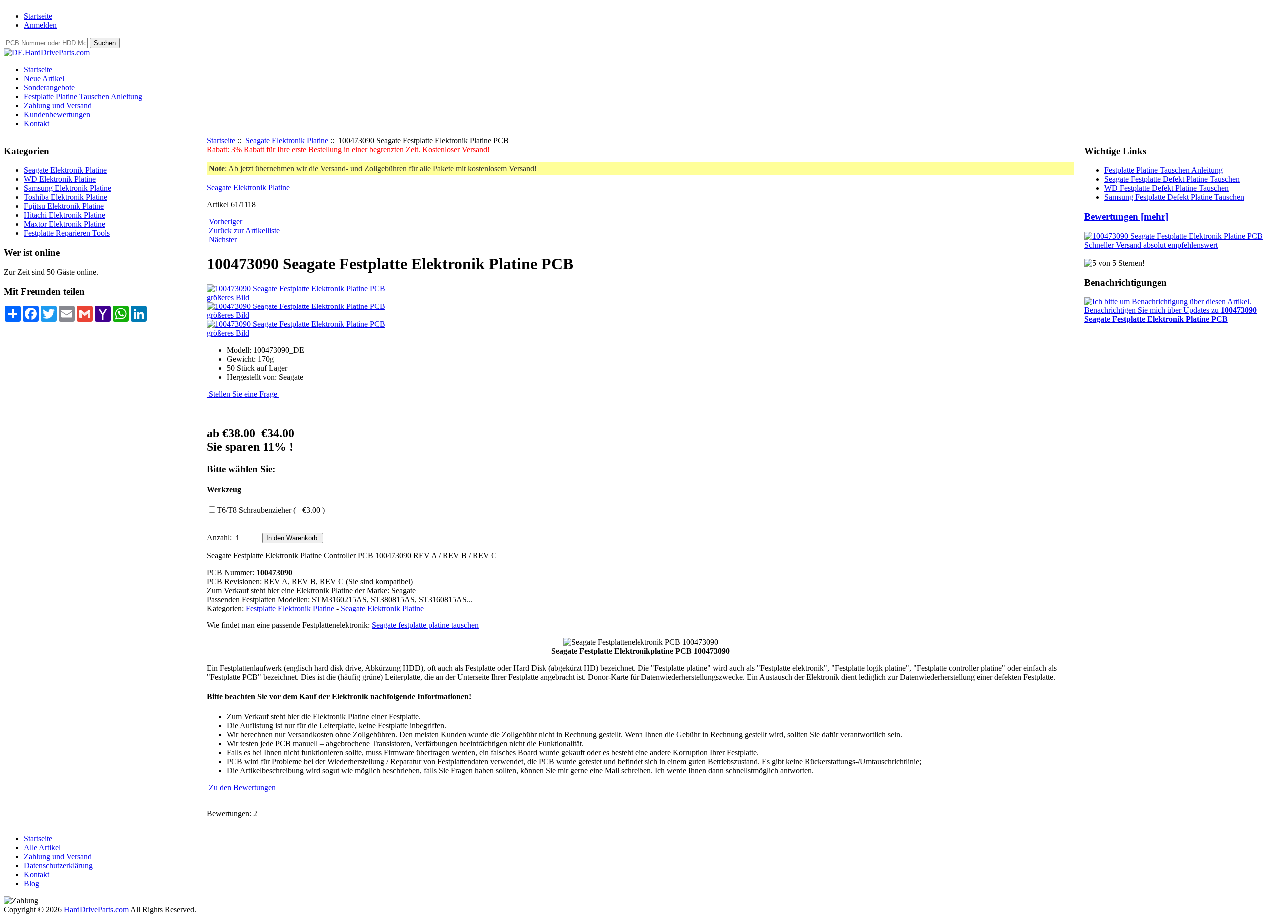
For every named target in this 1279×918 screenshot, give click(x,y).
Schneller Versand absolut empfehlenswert (1151, 245)
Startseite (38, 16)
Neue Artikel (44, 78)
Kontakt (36, 123)
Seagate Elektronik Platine (286, 140)
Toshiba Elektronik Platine (65, 197)
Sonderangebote (49, 87)
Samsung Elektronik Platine (67, 188)
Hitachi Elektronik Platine (64, 215)
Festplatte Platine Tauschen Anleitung (83, 96)
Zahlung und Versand (58, 105)
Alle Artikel (42, 847)
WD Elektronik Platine (60, 179)
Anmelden (40, 25)
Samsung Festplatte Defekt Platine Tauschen (1174, 197)
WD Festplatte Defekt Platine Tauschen (1166, 188)
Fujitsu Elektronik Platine (64, 206)
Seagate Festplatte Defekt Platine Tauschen (1172, 179)
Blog (31, 883)
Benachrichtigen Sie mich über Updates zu (1170, 314)
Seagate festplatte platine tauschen (425, 625)
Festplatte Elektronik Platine (290, 608)
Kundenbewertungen (57, 114)
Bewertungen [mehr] (1126, 216)
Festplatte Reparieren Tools (67, 233)
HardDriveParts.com (96, 909)
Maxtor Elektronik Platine (64, 224)
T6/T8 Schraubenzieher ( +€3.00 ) (271, 510)
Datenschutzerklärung (58, 865)
